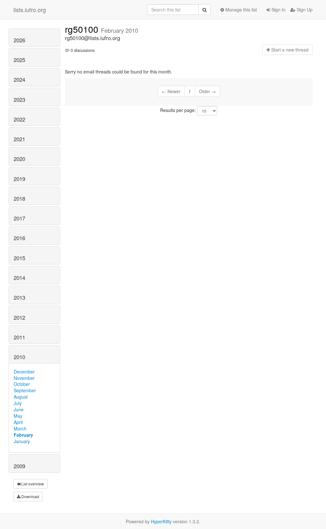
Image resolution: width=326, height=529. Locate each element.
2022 (19, 119)
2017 (19, 218)
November (24, 378)
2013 (19, 297)
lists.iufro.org (29, 9)
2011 (19, 337)
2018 (19, 198)
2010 (19, 357)
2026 (19, 40)
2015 (19, 258)
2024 (19, 79)
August (21, 396)
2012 (19, 317)
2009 (19, 466)
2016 (19, 238)
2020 (19, 159)
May (18, 416)
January (22, 441)
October (22, 384)
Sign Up (304, 9)
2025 (19, 60)
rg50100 (83, 29)
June (19, 409)
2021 (19, 139)
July (18, 403)
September (25, 390)
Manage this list (240, 9)
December (24, 371)
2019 (19, 179)
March (20, 428)
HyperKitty (161, 521)
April (18, 422)
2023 (19, 99)
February (23, 435)
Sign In (278, 9)
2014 (19, 278)
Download (29, 496)
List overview (32, 483)
